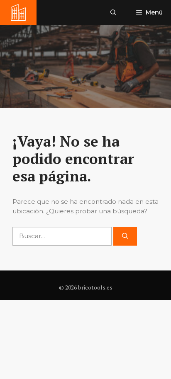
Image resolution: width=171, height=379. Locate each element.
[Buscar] (125, 236)
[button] (113, 12)
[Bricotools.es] (18, 12)
